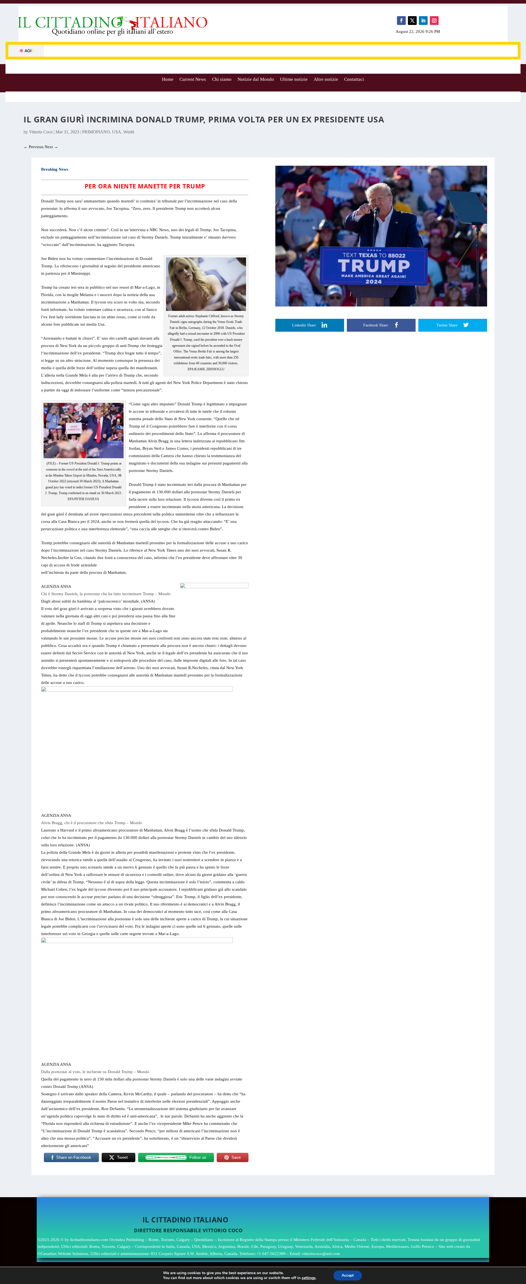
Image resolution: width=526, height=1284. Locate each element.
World (128, 132)
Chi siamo (221, 79)
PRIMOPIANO (96, 132)
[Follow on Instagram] (434, 20)
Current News (192, 79)
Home (167, 79)
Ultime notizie (294, 79)
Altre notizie (326, 79)
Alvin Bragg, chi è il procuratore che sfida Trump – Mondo (91, 823)
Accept (348, 1275)
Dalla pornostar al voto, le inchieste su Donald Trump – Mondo (95, 1072)
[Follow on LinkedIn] (423, 20)
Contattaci (354, 79)
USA (116, 132)
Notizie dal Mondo (256, 79)
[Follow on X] (412, 20)
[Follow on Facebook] (401, 20)
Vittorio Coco (41, 132)
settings (309, 1278)
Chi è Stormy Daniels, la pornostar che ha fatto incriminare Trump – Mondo (106, 594)
